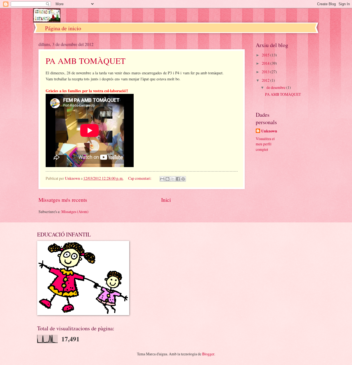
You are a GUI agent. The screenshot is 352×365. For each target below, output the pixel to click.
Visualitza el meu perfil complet (265, 144)
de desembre (276, 87)
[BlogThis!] (167, 179)
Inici (166, 199)
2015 (266, 55)
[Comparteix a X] (172, 179)
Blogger (208, 353)
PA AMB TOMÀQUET (85, 60)
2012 (266, 80)
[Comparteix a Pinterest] (183, 179)
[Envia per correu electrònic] (162, 179)
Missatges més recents (62, 199)
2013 (266, 71)
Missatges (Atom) (75, 211)
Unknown (269, 131)
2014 (266, 63)
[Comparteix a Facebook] (178, 179)
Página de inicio (63, 28)
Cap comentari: (140, 178)
